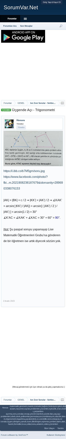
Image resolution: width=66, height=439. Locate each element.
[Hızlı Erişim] (62, 103)
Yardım (60, 428)
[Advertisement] (33, 72)
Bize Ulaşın (49, 428)
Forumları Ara (9, 26)
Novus (5, 408)
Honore (20, 120)
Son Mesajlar (26, 26)
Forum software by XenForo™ (14, 435)
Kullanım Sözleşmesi (56, 435)
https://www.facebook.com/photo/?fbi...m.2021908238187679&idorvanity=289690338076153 (33, 182)
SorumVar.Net (21, 7)
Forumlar (12, 19)
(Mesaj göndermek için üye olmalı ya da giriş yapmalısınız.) (38, 387)
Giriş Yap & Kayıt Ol (51, 2)
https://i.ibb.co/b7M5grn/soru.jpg (24, 171)
